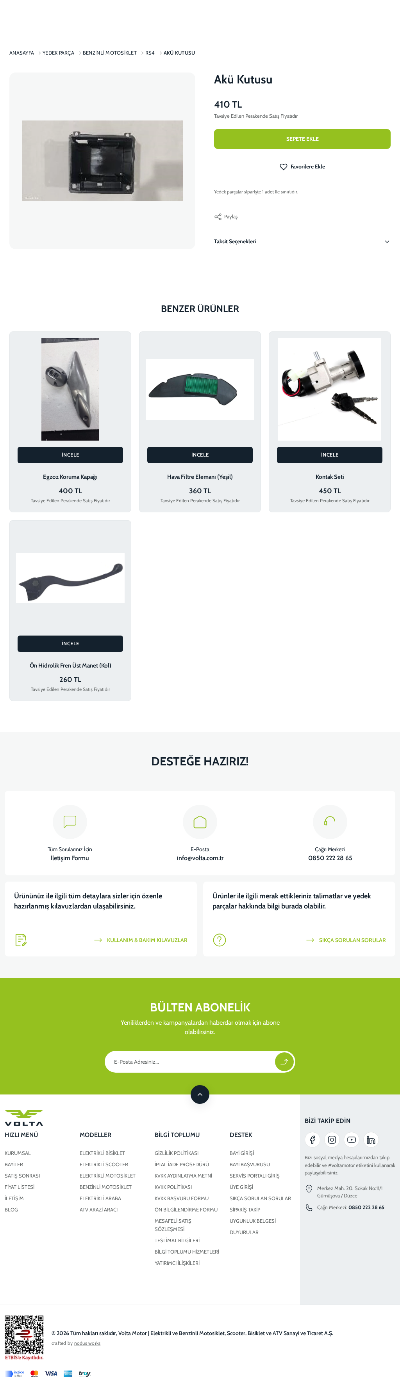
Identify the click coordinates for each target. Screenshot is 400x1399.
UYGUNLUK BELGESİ (253, 1221)
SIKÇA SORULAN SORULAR (260, 1198)
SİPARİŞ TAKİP (245, 1209)
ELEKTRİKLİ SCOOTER (104, 1164)
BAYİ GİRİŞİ (242, 1153)
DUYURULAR (244, 1232)
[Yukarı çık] (200, 1094)
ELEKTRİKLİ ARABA (100, 1198)
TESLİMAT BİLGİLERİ (177, 1240)
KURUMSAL (18, 1153)
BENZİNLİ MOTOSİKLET (106, 1187)
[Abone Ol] (284, 1061)
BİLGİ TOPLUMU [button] (177, 1135)
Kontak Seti (330, 476)
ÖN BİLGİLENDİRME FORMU (186, 1209)
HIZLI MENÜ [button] (21, 1135)
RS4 (150, 53)
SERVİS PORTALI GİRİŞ (255, 1175)
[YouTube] (351, 1140)
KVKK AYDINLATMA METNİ (183, 1175)
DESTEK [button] (241, 1135)
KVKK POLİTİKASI (173, 1187)
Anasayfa (21, 53)
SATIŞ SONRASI (22, 1175)
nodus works (87, 1343)
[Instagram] (332, 1140)
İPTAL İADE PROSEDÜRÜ (182, 1164)
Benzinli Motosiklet (110, 53)
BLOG (11, 1209)
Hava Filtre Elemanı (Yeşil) (200, 476)
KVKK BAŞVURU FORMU (182, 1198)
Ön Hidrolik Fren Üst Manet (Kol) (70, 665)
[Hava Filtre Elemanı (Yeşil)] (200, 389)
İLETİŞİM (14, 1198)
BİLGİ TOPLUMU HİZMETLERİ (187, 1251)
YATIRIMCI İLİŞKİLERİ (177, 1263)
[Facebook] (312, 1140)
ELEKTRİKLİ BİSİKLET (102, 1153)
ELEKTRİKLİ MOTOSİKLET (108, 1175)
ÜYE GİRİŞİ (241, 1187)
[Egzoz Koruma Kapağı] (70, 389)
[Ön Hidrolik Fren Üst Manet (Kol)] (70, 578)
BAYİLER (14, 1164)
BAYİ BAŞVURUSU (250, 1164)
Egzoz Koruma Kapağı (70, 476)
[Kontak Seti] (329, 389)
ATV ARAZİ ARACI (99, 1209)
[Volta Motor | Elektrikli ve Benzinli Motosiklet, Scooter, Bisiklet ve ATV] (150, 1118)
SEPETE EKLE (302, 138)
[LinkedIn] (371, 1140)
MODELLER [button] (95, 1135)
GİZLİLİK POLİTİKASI (176, 1153)
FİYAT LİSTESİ (19, 1187)
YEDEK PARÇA (58, 53)
